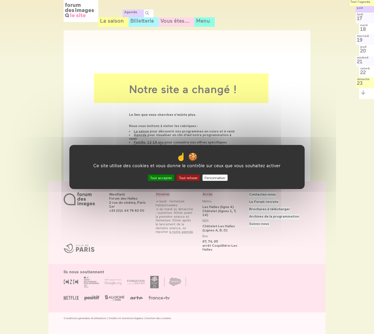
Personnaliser (215, 178)
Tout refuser (188, 178)
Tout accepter (161, 178)
